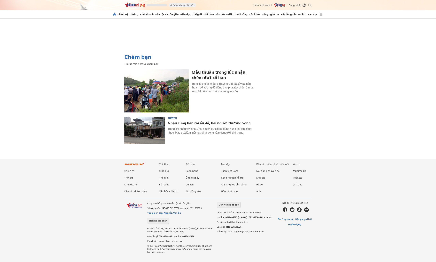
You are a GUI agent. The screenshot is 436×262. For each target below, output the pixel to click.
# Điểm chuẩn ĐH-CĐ (182, 5)
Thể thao (209, 14)
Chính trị (123, 14)
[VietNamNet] (114, 14)
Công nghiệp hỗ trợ (232, 177)
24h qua (297, 184)
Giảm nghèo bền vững (234, 184)
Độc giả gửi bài (303, 219)
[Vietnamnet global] (279, 6)
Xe (277, 14)
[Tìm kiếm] (310, 5)
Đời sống (242, 14)
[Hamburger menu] (321, 14)
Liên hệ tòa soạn (158, 220)
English (260, 177)
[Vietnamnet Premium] (134, 165)
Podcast (297, 177)
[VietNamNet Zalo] (306, 211)
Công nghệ (268, 14)
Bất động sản (289, 14)
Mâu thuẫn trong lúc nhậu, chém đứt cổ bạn (219, 74)
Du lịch (302, 14)
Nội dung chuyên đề (268, 171)
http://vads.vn (233, 226)
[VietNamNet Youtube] (292, 211)
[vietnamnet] (134, 6)
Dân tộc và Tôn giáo (167, 14)
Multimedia (299, 171)
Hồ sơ (259, 184)
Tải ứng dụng (285, 219)
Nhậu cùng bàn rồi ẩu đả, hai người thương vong (209, 123)
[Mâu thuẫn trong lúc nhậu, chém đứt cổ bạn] (156, 90)
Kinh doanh (147, 14)
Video (296, 164)
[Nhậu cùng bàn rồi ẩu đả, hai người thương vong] (144, 130)
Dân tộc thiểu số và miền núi (272, 164)
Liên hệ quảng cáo (229, 204)
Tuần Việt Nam (261, 5)
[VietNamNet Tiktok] (299, 211)
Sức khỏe (254, 14)
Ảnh (258, 191)
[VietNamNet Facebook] (285, 211)
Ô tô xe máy (192, 177)
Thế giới (197, 14)
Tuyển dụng (294, 224)
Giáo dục (185, 14)
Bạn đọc (312, 14)
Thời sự (133, 14)
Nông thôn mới (229, 191)
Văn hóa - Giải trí (225, 14)
